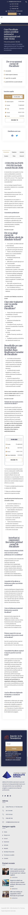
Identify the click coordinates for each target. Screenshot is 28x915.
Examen (6, 156)
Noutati (6, 848)
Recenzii (22, 156)
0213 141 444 (15, 4)
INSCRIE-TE (14, 460)
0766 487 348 (15, 8)
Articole (6, 845)
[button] (26, 1)
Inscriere (22, 152)
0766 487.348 (9, 818)
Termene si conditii (9, 855)
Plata (14, 156)
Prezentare (6, 152)
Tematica (14, 152)
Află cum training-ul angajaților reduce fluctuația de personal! (16, 893)
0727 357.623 (9, 814)
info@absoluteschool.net (15, 1)
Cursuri (6, 838)
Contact (6, 858)
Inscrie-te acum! (12, 13)
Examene (6, 841)
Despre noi (7, 835)
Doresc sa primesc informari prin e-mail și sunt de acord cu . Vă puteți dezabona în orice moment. (13, 755)
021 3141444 (9, 810)
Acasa (5, 832)
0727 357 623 (15, 6)
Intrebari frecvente (9, 851)
